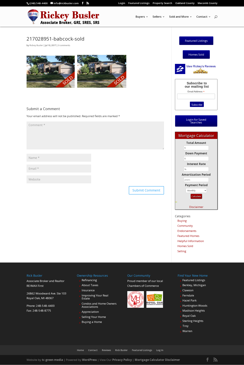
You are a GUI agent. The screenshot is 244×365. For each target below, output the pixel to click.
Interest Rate (196, 164)
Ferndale (188, 295)
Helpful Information (190, 241)
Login (121, 3)
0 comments (64, 45)
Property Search (162, 3)
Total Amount (196, 143)
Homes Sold (185, 246)
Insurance (88, 290)
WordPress (89, 360)
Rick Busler (121, 350)
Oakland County (185, 3)
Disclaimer (196, 207)
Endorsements (186, 231)
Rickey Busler (36, 45)
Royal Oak (189, 316)
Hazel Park (189, 300)
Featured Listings (139, 3)
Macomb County (207, 3)
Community (185, 226)
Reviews (106, 350)
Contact (201, 16)
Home (80, 350)
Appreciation (90, 312)
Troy (185, 326)
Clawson (187, 290)
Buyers (140, 16)
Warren (187, 331)
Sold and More (179, 16)
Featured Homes (188, 236)
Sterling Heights (192, 321)
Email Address (196, 91)
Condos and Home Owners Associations (99, 305)
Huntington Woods (194, 305)
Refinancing (89, 280)
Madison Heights (193, 310)
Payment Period (196, 185)
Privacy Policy (122, 360)
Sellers (157, 16)
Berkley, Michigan (194, 285)
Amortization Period (196, 175)
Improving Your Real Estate (95, 296)
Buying (182, 221)
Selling (181, 251)
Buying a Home (92, 322)
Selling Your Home (94, 317)
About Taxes (90, 285)
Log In (159, 350)
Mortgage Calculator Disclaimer (157, 360)
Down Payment (196, 153)
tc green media (52, 360)
